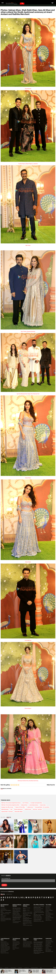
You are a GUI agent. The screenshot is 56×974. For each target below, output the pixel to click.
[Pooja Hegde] (21, 841)
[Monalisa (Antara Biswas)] (35, 826)
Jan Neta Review (16, 922)
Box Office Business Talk (5, 946)
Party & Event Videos (26, 945)
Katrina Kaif (48, 907)
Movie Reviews (3, 951)
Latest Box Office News (5, 944)
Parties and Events (16, 941)
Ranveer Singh (48, 909)
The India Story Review (17, 921)
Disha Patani (28, 477)
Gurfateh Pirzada (28, 809)
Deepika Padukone (49, 910)
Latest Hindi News (49, 940)
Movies (3, 894)
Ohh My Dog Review (16, 914)
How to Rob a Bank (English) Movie (6, 911)
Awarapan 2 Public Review (26, 910)
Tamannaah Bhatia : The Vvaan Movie (42, 807)
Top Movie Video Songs (27, 941)
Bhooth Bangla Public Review (27, 916)
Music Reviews (48, 950)
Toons (14, 949)
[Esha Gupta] (21, 856)
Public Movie (26, 905)
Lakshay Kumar (30, 807)
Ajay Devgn (28, 245)
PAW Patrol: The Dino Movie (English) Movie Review (11, 802)
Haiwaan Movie (3, 915)
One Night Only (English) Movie (36, 802)
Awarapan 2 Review (16, 913)
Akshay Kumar (48, 906)
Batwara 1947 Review (16, 910)
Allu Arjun (47, 911)
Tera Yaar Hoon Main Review (16, 920)
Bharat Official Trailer (49, 951)
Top (48, 904)
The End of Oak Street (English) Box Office (38, 919)
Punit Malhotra (28, 640)
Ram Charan (23, 331)
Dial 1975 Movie (26, 802)
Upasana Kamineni (31, 331)
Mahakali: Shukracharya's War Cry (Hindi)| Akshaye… (38, 942)
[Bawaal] (6, 841)
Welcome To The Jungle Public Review (27, 914)
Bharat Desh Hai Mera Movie (6, 918)
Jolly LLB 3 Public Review (27, 925)
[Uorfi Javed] (21, 826)
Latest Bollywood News (33, 805)
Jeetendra (35, 163)
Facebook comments (6, 788)
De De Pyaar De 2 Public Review (27, 923)
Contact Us (26, 967)
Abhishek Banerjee (4, 809)
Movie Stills (15, 945)
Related (3, 817)
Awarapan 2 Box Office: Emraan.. (7, 807)
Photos (9, 817)
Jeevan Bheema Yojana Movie (5, 914)
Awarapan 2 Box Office (38, 916)
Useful (49, 938)
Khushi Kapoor (28, 708)
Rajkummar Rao (48, 920)
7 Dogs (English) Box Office (38, 911)
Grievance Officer (34, 967)
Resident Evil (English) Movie (6, 919)
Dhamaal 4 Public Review (27, 912)
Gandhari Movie (3, 909)
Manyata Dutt (24, 393)
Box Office (39, 904)
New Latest (26, 939)
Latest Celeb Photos (16, 943)
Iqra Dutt (19, 393)
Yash (11, 809)
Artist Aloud (48, 945)
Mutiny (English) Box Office (38, 908)
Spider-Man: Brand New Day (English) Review (17, 917)
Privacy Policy (13, 967)
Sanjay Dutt (30, 393)
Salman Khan (48, 915)
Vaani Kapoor (48, 912)
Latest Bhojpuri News (49, 941)
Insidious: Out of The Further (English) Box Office (39, 907)
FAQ (41, 967)
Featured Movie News (4, 943)
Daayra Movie (3, 920)
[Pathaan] (49, 841)
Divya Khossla (28, 88)
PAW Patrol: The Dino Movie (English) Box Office (10, 805)
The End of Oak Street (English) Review (16, 912)
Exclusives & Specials (27, 946)
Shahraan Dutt (36, 393)
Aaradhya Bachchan (33, 780)
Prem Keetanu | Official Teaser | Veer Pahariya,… (38, 944)
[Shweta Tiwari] (6, 826)
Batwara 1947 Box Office (38, 917)
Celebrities (9, 894)
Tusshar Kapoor (21, 163)
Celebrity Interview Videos (27, 943)
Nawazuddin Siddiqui (19, 811)
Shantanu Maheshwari (18, 809)
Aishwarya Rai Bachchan (23, 780)
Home (1, 967)
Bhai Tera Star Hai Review (17, 915)
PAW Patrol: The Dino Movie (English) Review (17, 908)
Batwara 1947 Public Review (26, 908)
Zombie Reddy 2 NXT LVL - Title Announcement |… (38, 946)
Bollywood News (24, 805)
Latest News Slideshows (5, 949)
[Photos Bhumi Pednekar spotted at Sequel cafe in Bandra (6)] (6, 856)
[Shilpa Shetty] (35, 841)
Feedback (20, 967)
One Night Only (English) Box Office (39, 913)
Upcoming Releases (4, 950)
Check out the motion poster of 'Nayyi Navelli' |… (39, 953)
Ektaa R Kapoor (29, 163)
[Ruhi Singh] (49, 826)
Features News (43, 805)
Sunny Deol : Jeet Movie (37, 809)
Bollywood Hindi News (5, 952)
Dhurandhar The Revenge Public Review (27, 918)
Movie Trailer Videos (26, 944)
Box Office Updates (4, 945)
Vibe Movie (3, 917)
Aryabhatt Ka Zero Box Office (39, 921)
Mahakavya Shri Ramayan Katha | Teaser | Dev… (38, 951)
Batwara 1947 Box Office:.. (20, 807)
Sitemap (47, 947)
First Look (14, 946)
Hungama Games (49, 946)
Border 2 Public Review (27, 921)
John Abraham (48, 916)
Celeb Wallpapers (16, 944)
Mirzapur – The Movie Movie (6, 912)
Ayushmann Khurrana (49, 917)
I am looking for (5, 878)
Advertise (6, 967)
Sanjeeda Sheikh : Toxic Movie (7, 811)
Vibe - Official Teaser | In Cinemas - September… (38, 949)
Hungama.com (48, 944)
